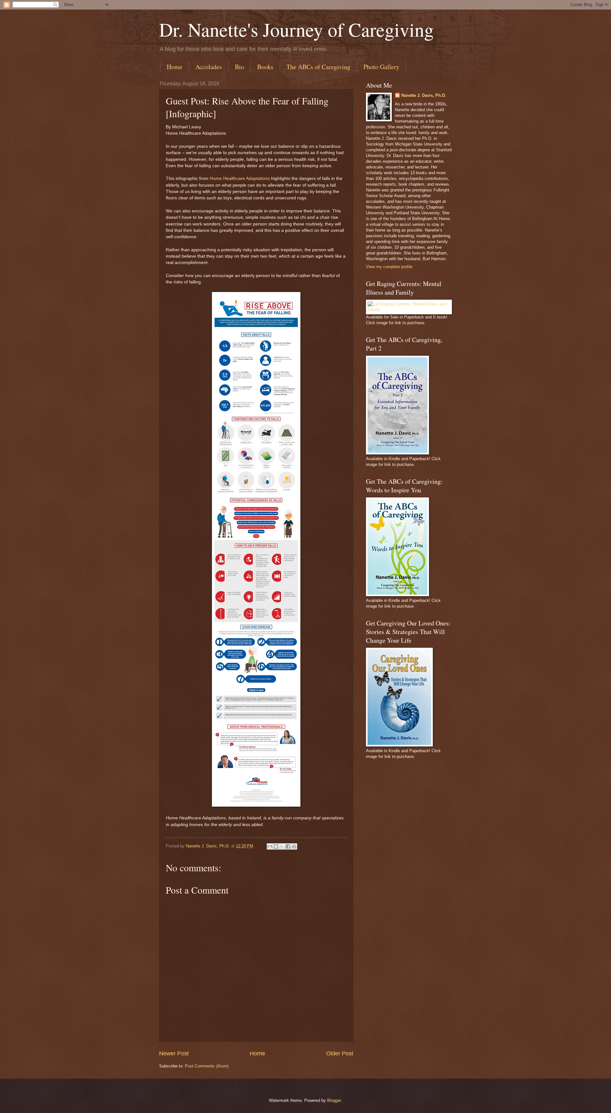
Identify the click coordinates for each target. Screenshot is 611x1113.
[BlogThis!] (276, 846)
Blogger (334, 1100)
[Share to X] (282, 846)
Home (174, 66)
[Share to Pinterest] (294, 846)
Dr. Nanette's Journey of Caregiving (296, 29)
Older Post (339, 1053)
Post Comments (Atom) (206, 1066)
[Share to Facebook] (288, 846)
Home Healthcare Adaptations (240, 178)
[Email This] (270, 846)
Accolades (208, 66)
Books (265, 66)
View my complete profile (389, 266)
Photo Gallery (381, 66)
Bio (239, 66)
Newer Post (174, 1053)
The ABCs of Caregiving (318, 66)
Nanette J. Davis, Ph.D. (423, 95)
